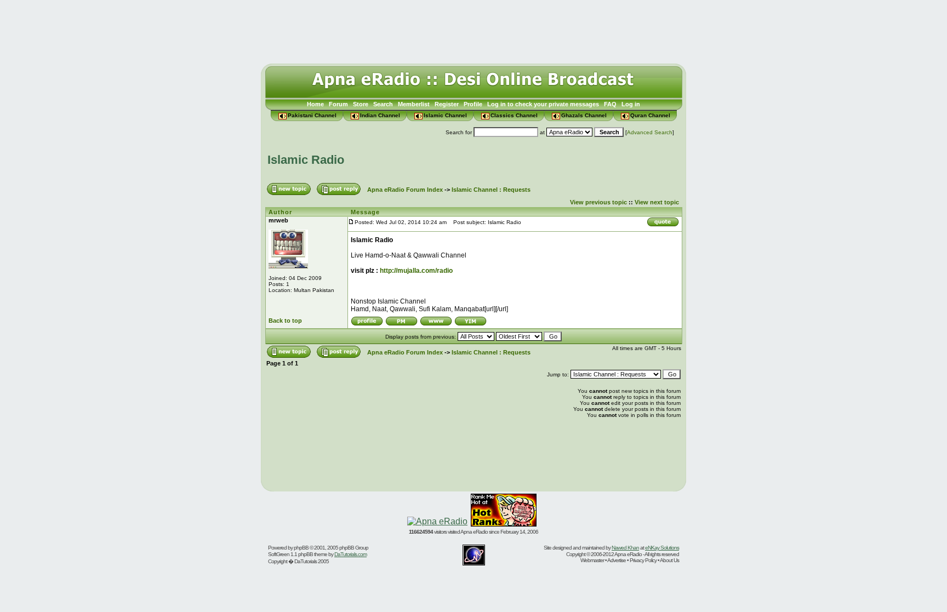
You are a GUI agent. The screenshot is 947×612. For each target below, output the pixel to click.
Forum (338, 104)
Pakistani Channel (312, 115)
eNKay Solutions (662, 548)
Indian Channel (380, 115)
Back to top (285, 320)
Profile (473, 104)
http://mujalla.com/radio (416, 270)
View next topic (657, 202)
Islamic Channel (445, 115)
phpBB (301, 548)
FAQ (610, 104)
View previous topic (598, 202)
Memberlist (414, 104)
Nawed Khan (625, 548)
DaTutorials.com (350, 554)
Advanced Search (649, 132)
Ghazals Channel (584, 115)
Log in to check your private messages (543, 104)
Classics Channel (514, 115)
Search (383, 104)
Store (360, 104)
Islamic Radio (305, 160)
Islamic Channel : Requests (491, 189)
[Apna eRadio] (437, 521)
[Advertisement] (473, 29)
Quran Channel (650, 115)
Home (315, 104)
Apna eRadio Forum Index (405, 189)
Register (447, 104)
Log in (630, 104)
